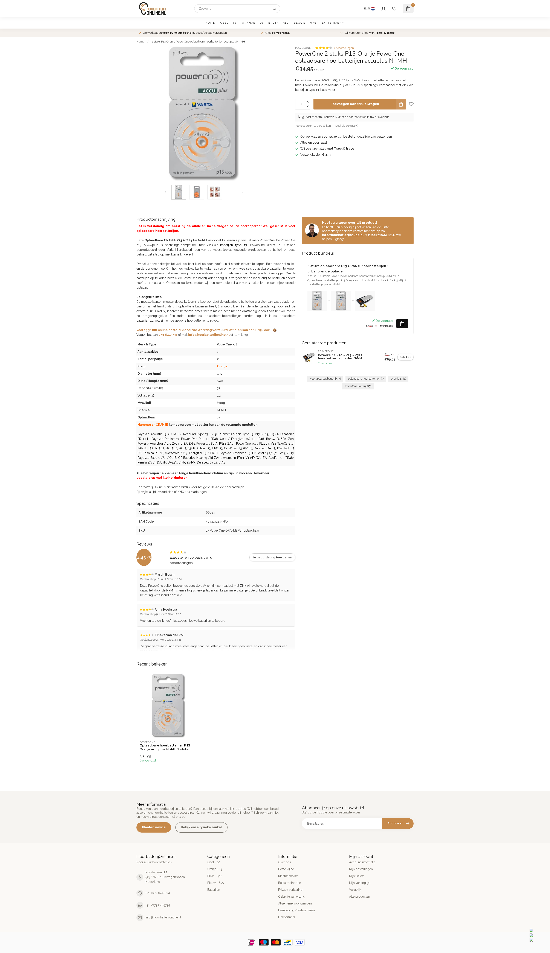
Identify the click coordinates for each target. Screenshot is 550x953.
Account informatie (362, 862)
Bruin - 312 (278, 22)
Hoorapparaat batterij (325, 378)
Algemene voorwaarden (295, 903)
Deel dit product (345, 125)
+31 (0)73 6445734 (157, 893)
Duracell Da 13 (207, 462)
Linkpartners (286, 917)
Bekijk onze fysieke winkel (201, 827)
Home (210, 22)
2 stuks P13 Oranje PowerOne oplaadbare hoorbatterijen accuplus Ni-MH (198, 41)
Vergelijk (355, 889)
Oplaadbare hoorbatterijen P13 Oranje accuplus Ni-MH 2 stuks (165, 747)
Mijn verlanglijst (359, 883)
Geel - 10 (228, 22)
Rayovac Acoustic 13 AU (155, 434)
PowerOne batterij (357, 386)
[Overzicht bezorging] (275, 330)
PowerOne (303, 48)
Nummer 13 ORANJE (153, 424)
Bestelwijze (286, 869)
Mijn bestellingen (361, 869)
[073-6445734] (539, 930)
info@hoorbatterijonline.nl (343, 235)
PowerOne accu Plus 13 (252, 443)
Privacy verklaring (290, 889)
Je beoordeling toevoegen (272, 557)
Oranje (222, 366)
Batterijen (331, 22)
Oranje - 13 (252, 22)
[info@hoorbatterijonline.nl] (539, 935)
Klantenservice (154, 827)
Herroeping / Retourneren (296, 910)
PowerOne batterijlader (199, 278)
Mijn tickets (356, 876)
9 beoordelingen (344, 48)
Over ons (284, 862)
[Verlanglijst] (394, 8)
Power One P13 (192, 439)
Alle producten (359, 896)
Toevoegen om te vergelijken (313, 125)
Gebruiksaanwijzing (291, 896)
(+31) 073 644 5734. (381, 235)
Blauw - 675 (305, 22)
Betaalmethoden (289, 883)
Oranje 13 (398, 378)
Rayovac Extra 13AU (151, 457)
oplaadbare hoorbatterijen (365, 378)
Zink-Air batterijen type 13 (227, 245)
